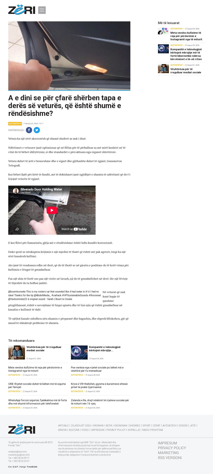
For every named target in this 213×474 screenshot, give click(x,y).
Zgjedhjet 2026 (81, 425)
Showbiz (134, 425)
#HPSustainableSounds (75, 295)
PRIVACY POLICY (172, 448)
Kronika (98, 425)
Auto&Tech (15, 124)
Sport (146, 425)
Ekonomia (120, 425)
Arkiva (62, 430)
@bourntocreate (17, 291)
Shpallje (134, 430)
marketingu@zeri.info (19, 455)
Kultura (74, 430)
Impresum (97, 430)
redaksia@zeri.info (17, 451)
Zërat (156, 425)
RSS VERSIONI (170, 458)
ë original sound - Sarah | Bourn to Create (50, 299)
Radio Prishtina (152, 430)
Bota (109, 425)
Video (85, 430)
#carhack (56, 295)
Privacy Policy (116, 430)
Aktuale (63, 425)
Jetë (193, 425)
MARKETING (168, 453)
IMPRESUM (167, 443)
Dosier (183, 425)
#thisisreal (95, 295)
